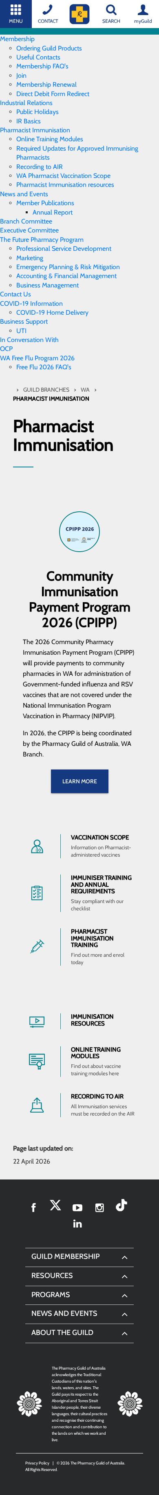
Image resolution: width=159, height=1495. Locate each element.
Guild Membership (65, 1256)
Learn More (79, 781)
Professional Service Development (63, 248)
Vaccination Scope (100, 837)
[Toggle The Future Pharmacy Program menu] (86, 239)
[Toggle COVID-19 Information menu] (65, 303)
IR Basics (28, 121)
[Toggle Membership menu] (37, 39)
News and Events (24, 194)
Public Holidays (37, 112)
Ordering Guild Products (49, 48)
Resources (52, 1275)
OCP (6, 349)
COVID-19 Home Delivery (52, 312)
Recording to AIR (39, 167)
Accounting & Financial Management (66, 276)
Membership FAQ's (42, 66)
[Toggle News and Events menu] (50, 194)
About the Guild (62, 1332)
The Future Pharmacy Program (42, 239)
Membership (17, 39)
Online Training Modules (49, 139)
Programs (50, 1294)
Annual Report (53, 212)
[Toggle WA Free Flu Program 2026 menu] (77, 358)
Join (21, 75)
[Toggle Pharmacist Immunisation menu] (72, 130)
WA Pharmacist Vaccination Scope (63, 176)
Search (111, 21)
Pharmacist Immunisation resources (65, 185)
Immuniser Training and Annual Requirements (101, 884)
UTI (21, 331)
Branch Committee (26, 221)
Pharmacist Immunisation (35, 130)
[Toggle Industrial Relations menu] (55, 103)
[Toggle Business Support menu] (50, 321)
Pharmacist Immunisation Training (92, 938)
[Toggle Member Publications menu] (76, 203)
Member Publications (45, 203)
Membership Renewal (46, 84)
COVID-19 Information (31, 303)
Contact (48, 21)
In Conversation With (29, 340)
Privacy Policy (37, 1463)
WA (86, 389)
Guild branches (47, 389)
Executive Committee (29, 230)
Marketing (29, 258)
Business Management (47, 285)
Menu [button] (16, 21)
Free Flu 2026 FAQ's (43, 367)
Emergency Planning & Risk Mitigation (68, 267)
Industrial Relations (26, 103)
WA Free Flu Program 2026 (37, 358)
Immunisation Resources (92, 1020)
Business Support (24, 321)
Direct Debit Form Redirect (52, 94)
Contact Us (15, 294)
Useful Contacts (38, 57)
